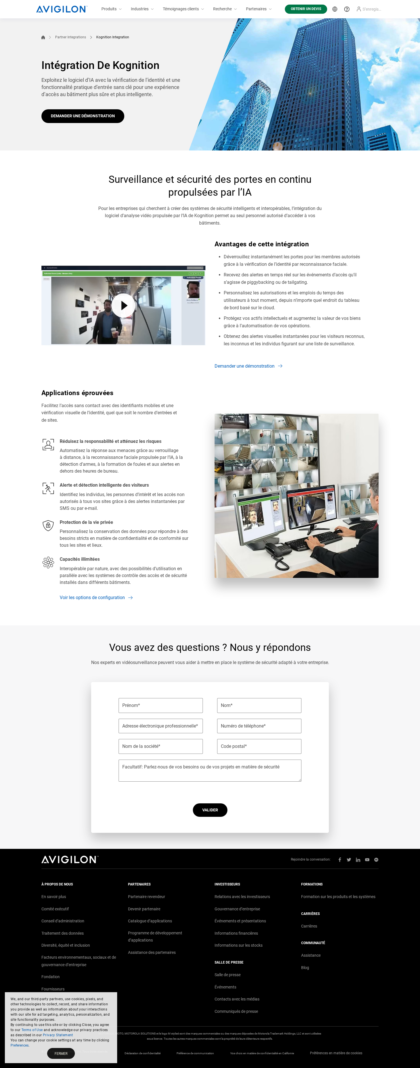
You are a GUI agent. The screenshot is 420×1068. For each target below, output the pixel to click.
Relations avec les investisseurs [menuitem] (242, 896)
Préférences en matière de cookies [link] (336, 1053)
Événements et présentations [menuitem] (240, 921)
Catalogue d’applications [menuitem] (150, 921)
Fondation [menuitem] (50, 976)
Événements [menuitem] (225, 987)
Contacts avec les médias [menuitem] (237, 999)
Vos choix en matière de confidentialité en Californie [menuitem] (262, 1053)
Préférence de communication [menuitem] (195, 1053)
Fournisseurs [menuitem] (53, 989)
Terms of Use (32, 1030)
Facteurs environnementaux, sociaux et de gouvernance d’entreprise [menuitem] (78, 961)
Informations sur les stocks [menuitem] (239, 945)
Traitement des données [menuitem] (62, 933)
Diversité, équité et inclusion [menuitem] (65, 945)
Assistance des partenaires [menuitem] (152, 952)
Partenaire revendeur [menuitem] (146, 896)
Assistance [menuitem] (311, 955)
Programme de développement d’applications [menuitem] (155, 937)
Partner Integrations (70, 37)
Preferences (20, 1045)
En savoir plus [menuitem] (53, 896)
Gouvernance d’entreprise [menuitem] (237, 909)
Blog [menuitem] (305, 967)
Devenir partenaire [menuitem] (144, 909)
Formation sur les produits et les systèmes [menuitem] (338, 896)
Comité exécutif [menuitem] (55, 909)
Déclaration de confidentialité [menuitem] (143, 1053)
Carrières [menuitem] (309, 926)
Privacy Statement (58, 1035)
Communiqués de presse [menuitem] (236, 1011)
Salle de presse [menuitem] (228, 974)
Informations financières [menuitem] (236, 933)
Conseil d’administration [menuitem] (62, 921)
